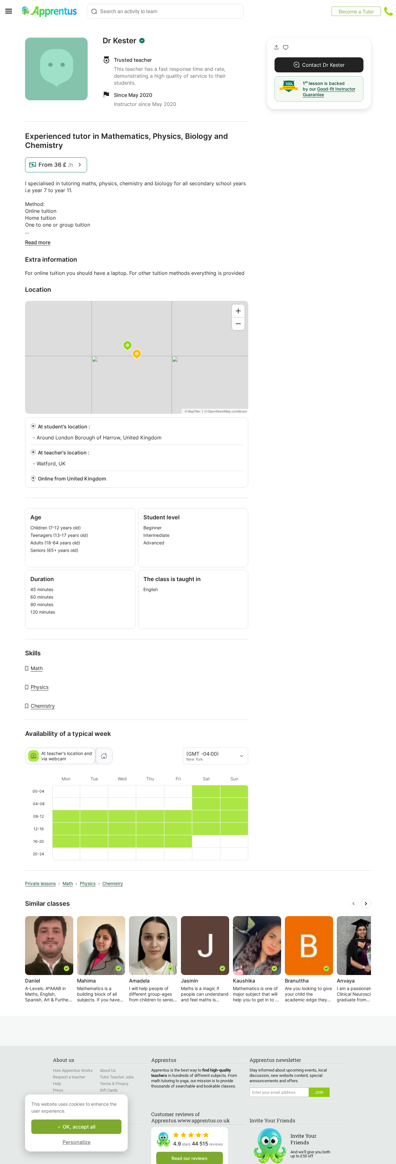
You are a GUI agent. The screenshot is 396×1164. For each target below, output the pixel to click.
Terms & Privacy (114, 1083)
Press (58, 1090)
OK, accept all (78, 1127)
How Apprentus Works (73, 1070)
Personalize (76, 1142)
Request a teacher (69, 1077)
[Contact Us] (388, 11)
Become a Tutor (356, 11)
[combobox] (165, 11)
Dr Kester (119, 41)
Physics (40, 687)
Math (37, 668)
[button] (285, 47)
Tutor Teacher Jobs (117, 1077)
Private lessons (40, 883)
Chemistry (43, 706)
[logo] (52, 11)
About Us (108, 1070)
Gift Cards (109, 1090)
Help (57, 1083)
